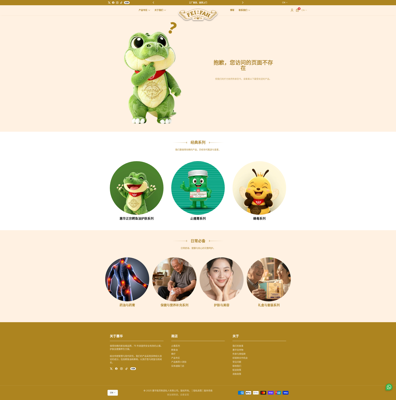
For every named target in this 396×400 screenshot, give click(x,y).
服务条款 (208, 391)
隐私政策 (197, 391)
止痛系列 (175, 345)
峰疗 (173, 353)
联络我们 (236, 365)
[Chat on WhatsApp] (389, 387)
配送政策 (236, 370)
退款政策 (236, 374)
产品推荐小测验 (178, 361)
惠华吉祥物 (237, 349)
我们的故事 (237, 345)
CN (283, 2)
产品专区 (143, 10)
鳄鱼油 (174, 349)
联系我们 (243, 10)
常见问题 (236, 361)
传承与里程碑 (238, 353)
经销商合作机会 (240, 357)
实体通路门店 (177, 365)
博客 (232, 10)
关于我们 (159, 10)
